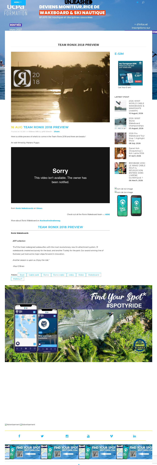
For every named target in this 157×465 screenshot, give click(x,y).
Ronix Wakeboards (24, 208)
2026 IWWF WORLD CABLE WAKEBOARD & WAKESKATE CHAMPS (136, 106)
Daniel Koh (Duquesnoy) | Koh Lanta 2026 (136, 150)
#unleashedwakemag (50, 220)
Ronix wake (58, 275)
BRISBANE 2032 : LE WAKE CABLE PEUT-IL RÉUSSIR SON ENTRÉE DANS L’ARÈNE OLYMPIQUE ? (137, 170)
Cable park (34, 275)
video (71, 275)
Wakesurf (17, 279)
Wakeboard (93, 275)
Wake (81, 275)
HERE (107, 214)
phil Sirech (47, 131)
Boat (22, 275)
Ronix (46, 275)
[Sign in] (137, 2)
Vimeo (39, 208)
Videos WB (33, 131)
